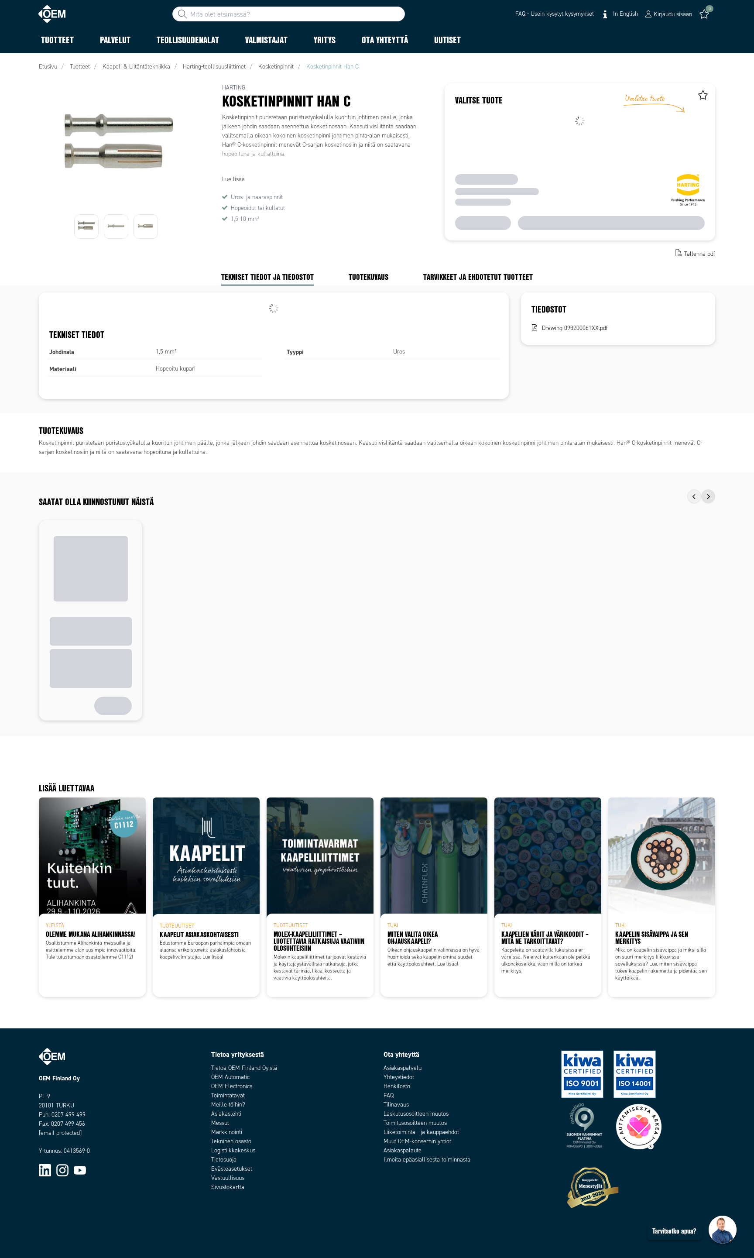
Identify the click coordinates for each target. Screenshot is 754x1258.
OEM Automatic (230, 1077)
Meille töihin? (228, 1104)
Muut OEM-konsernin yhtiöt (417, 1141)
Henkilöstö (397, 1086)
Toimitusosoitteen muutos (415, 1123)
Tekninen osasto (231, 1141)
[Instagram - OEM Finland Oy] (62, 1169)
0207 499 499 (68, 1114)
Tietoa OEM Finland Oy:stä (244, 1068)
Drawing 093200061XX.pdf (575, 328)
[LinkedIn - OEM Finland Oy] (45, 1169)
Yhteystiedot (399, 1077)
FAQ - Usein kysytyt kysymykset (554, 13)
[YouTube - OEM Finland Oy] (80, 1169)
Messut (220, 1123)
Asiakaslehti (226, 1113)
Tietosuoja (223, 1159)
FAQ (389, 1095)
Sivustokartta (227, 1187)
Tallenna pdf (699, 254)
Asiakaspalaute (403, 1150)
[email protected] (60, 1133)
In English (624, 13)
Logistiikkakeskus (233, 1150)
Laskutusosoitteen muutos (416, 1113)
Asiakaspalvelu (403, 1068)
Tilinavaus (396, 1104)
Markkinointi (226, 1132)
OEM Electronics (231, 1086)
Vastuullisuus (227, 1178)
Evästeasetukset (231, 1168)
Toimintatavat (228, 1095)
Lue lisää (233, 179)
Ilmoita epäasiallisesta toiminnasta (427, 1159)
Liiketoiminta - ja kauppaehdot (421, 1132)
